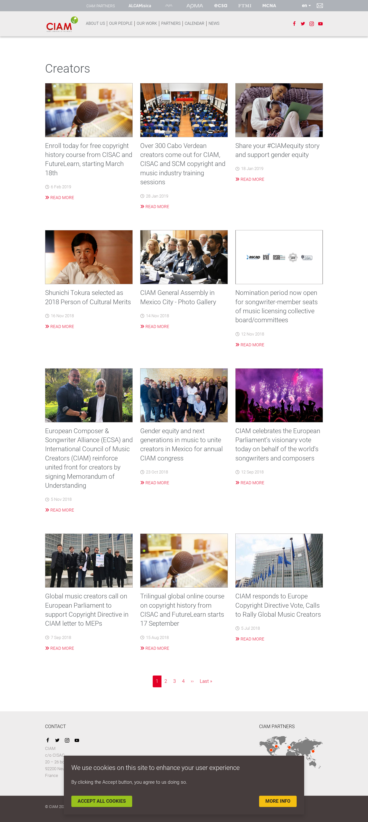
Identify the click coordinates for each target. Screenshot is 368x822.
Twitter (302, 23)
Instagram (311, 23)
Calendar (194, 23)
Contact (320, 5)
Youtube (320, 23)
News (214, 23)
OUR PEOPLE (120, 23)
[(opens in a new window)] (139, 6)
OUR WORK (147, 23)
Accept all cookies (102, 801)
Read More (61, 197)
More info (277, 801)
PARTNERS (170, 23)
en (304, 5)
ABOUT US (95, 23)
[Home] (62, 24)
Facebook (294, 23)
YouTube (76, 740)
